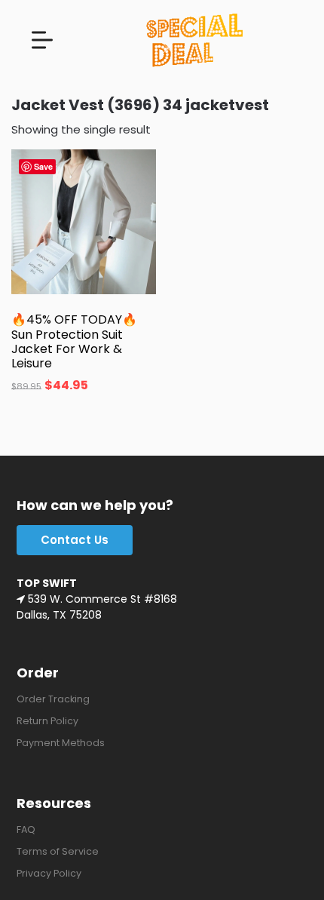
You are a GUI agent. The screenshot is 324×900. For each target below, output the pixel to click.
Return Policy (47, 720)
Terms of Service (58, 851)
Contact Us (75, 540)
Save (43, 166)
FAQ (26, 829)
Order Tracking (53, 699)
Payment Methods (61, 742)
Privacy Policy (49, 873)
